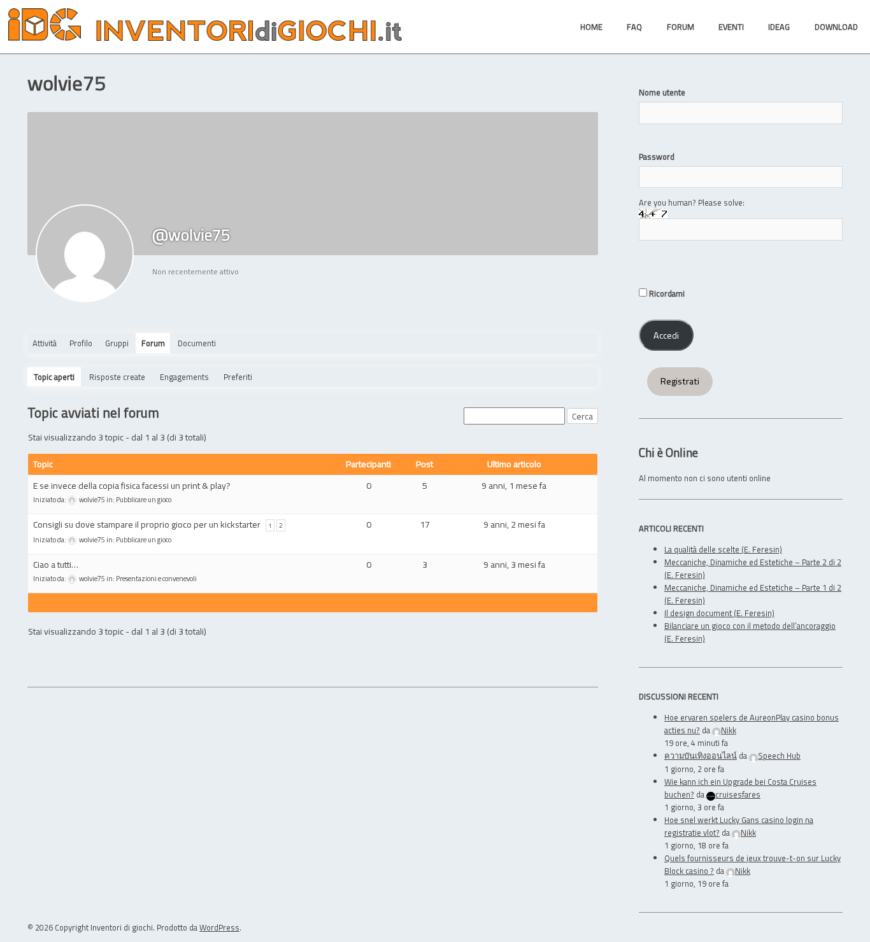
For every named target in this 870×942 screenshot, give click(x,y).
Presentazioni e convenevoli (156, 578)
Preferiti (238, 376)
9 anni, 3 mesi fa (514, 564)
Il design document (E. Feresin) (719, 613)
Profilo (80, 343)
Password (656, 156)
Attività (44, 343)
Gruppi (117, 343)
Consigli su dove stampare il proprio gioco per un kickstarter (146, 524)
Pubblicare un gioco (143, 500)
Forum (153, 343)
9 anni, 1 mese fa (513, 485)
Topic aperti (54, 376)
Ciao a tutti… (55, 564)
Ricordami (666, 293)
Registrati (679, 381)
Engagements (184, 376)
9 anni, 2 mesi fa (514, 524)
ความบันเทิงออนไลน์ (700, 755)
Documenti (197, 343)
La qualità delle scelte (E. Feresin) (723, 549)
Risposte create (117, 376)
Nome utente (662, 92)
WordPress (219, 927)
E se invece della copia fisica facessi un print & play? (132, 485)
